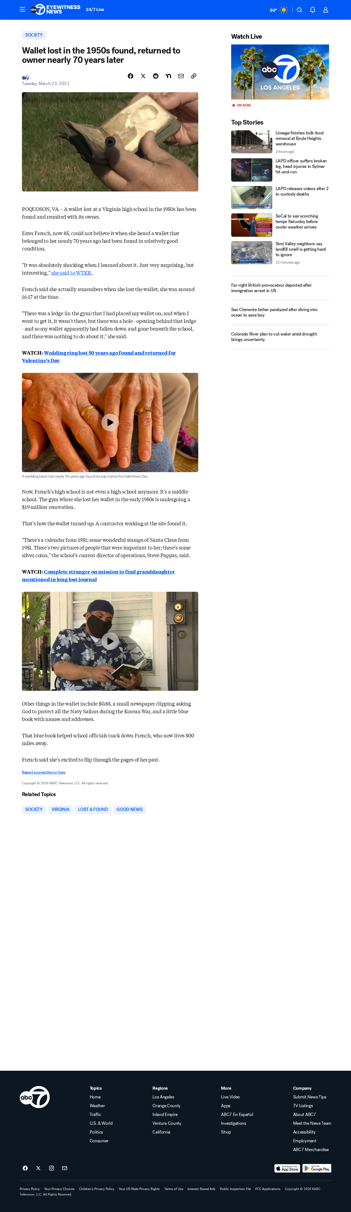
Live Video (230, 1097)
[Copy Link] (193, 76)
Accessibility (304, 1132)
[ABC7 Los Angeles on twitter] (38, 1168)
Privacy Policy (30, 1189)
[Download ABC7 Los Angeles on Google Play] (316, 1168)
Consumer (99, 1141)
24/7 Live (95, 9)
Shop (226, 1132)
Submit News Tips (309, 1097)
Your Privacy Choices (59, 1189)
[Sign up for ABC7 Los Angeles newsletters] (64, 1168)
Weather (97, 1106)
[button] (22, 9)
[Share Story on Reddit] (155, 76)
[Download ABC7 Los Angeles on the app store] (287, 1168)
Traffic (95, 1114)
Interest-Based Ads (202, 1189)
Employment (304, 1141)
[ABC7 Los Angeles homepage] (55, 10)
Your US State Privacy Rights (139, 1189)
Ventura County (166, 1123)
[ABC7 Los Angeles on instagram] (51, 1168)
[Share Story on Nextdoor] (168, 76)
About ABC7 (304, 1114)
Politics (96, 1132)
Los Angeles (163, 1097)
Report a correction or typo (43, 772)
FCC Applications (268, 1189)
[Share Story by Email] (181, 76)
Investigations (233, 1123)
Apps (225, 1106)
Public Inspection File (235, 1189)
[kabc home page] (35, 1097)
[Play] (280, 72)
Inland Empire (165, 1114)
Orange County (166, 1106)
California (161, 1132)
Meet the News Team (312, 1123)
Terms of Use (173, 1189)
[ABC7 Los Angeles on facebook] (25, 1168)
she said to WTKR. (71, 272)
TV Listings (303, 1106)
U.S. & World (101, 1123)
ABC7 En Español (237, 1114)
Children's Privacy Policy (96, 1189)
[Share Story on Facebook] (130, 76)
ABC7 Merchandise (311, 1150)
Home (95, 1097)
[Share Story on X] (143, 76)
